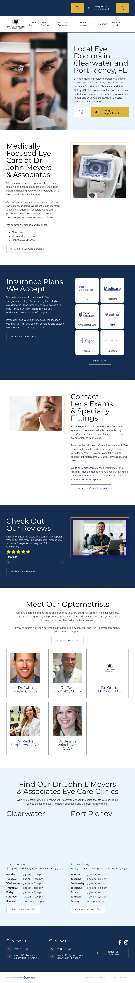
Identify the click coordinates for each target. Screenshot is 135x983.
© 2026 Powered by (14, 978)
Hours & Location (116, 24)
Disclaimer (124, 978)
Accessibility (89, 978)
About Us (32, 24)
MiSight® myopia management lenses (92, 471)
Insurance (103, 24)
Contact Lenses (83, 24)
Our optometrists (83, 78)
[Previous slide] (8, 562)
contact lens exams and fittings (98, 453)
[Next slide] (62, 562)
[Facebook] (120, 942)
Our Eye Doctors (44, 24)
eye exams (119, 78)
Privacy (113, 978)
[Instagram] (126, 942)
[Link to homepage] (16, 24)
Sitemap (102, 978)
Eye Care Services (63, 24)
